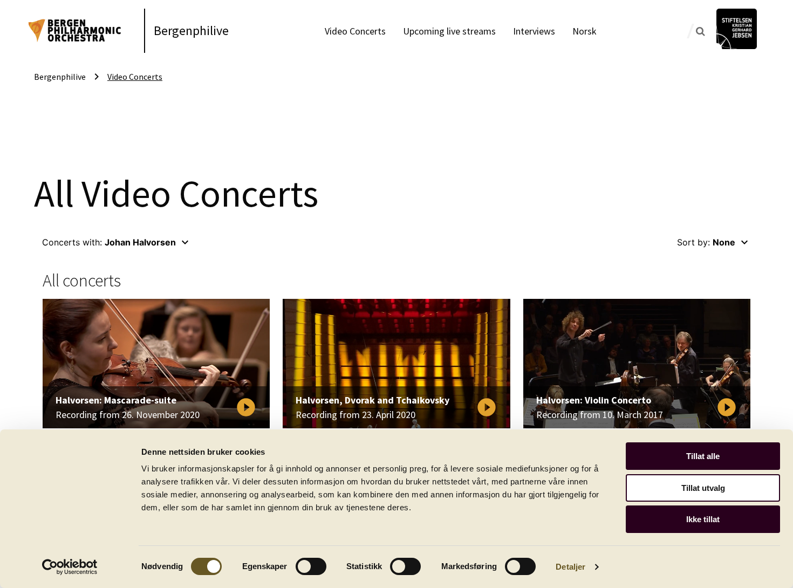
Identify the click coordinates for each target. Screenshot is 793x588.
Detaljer (570, 566)
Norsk (584, 31)
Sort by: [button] (714, 242)
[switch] (311, 566)
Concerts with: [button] (117, 242)
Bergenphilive (191, 30)
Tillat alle (703, 456)
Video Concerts (355, 31)
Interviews (534, 31)
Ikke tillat (703, 519)
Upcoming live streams (449, 31)
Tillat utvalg (703, 488)
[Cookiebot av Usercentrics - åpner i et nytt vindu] (70, 567)
